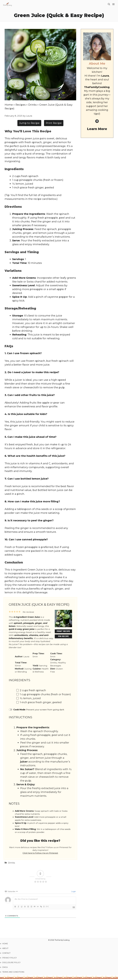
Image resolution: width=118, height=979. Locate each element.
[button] (109, 4)
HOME (5, 944)
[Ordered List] (28, 906)
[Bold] (15, 906)
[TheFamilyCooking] (7, 4)
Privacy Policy (9, 958)
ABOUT (5, 948)
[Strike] (25, 906)
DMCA (5, 967)
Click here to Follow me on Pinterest (40, 853)
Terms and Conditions (13, 972)
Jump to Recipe (29, 123)
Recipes (20, 104)
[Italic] (18, 906)
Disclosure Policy (11, 962)
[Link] (41, 906)
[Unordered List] (31, 906)
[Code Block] (37, 906)
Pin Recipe (63, 636)
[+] (47, 906)
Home (9, 104)
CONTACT (6, 953)
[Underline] (21, 906)
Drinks (32, 104)
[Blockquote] (34, 906)
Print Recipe (54, 123)
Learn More (97, 129)
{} (44, 906)
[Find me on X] (97, 121)
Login (73, 891)
